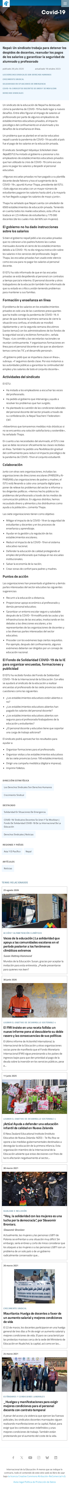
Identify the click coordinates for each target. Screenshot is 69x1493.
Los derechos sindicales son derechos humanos (28, 787)
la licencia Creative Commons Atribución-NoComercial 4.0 (36, 1476)
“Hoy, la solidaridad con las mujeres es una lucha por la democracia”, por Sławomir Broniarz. (34, 1212)
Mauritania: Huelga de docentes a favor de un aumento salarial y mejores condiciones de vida (34, 1304)
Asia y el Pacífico (12, 851)
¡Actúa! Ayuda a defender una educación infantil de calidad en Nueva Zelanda (34, 1117)
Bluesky (47, 1458)
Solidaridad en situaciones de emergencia (25, 812)
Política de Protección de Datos (40, 1481)
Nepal (28, 851)
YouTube (30, 1458)
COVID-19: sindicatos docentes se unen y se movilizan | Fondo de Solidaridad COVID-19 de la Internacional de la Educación (32, 823)
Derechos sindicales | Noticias (18, 834)
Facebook (13, 1458)
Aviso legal (18, 1481)
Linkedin (56, 1458)
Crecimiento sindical (14, 795)
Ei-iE (5, 4)
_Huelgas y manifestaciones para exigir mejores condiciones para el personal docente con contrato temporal (34, 1395)
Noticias (8, 868)
